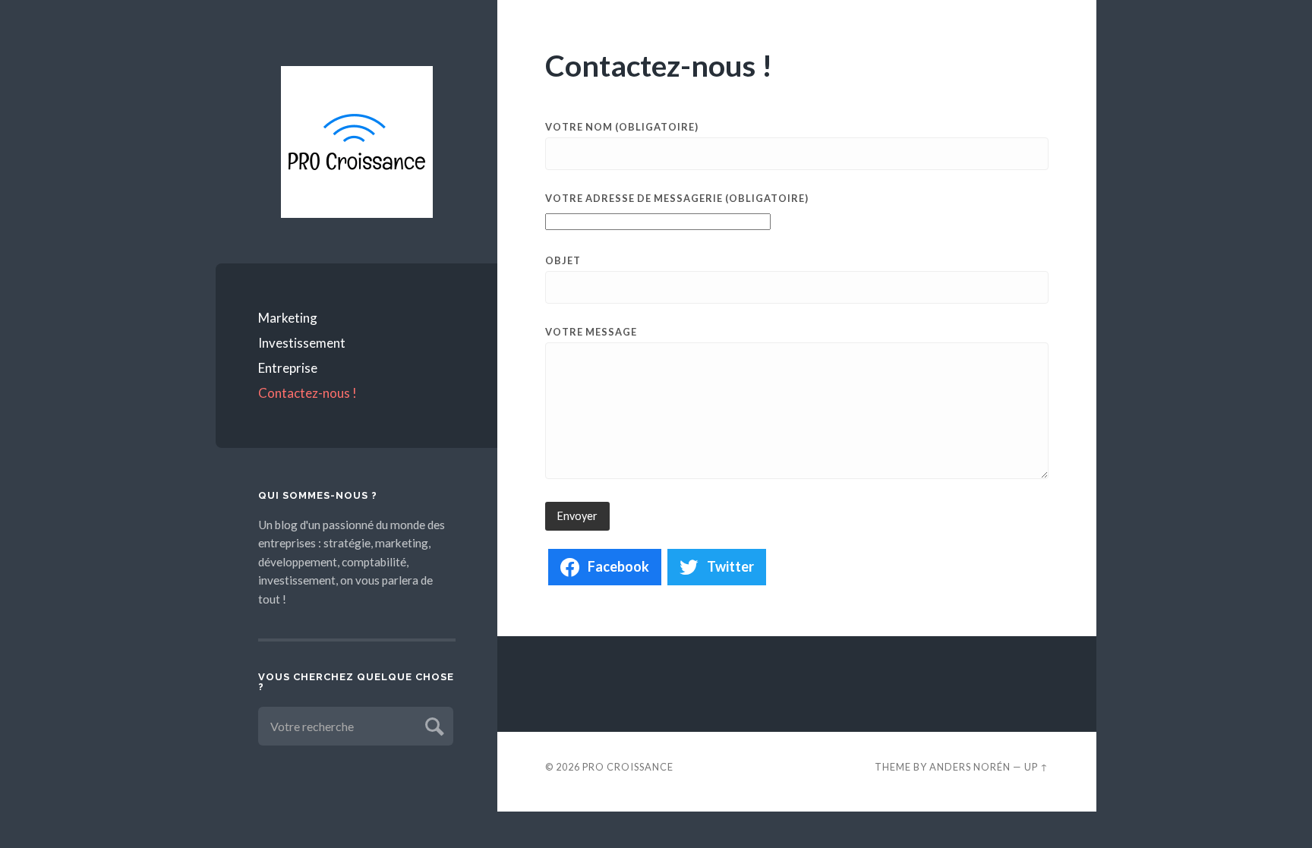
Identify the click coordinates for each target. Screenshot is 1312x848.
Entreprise (287, 368)
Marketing (287, 318)
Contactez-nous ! (307, 393)
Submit (432, 724)
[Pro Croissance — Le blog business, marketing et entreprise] (357, 142)
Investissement (301, 343)
